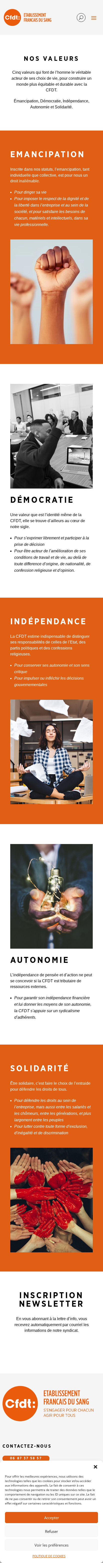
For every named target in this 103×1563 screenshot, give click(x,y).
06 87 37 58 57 (26, 1458)
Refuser (51, 1531)
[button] (95, 1466)
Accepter (51, 1517)
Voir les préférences (51, 1545)
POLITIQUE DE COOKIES (49, 1556)
